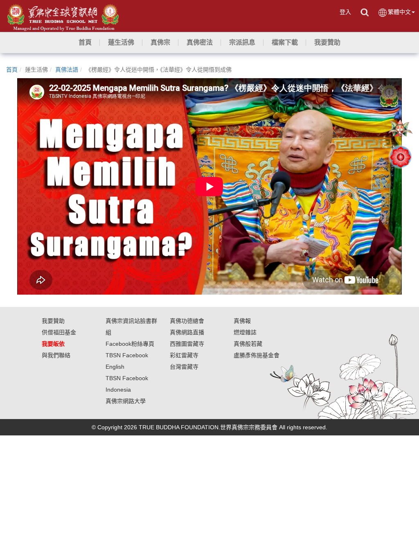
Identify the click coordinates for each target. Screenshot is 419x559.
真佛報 (242, 321)
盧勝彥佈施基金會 (256, 355)
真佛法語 (66, 69)
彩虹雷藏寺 (184, 355)
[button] (121, 42)
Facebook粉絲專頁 (130, 343)
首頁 (12, 69)
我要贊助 (53, 321)
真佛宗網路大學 (126, 401)
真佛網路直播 (187, 332)
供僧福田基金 (59, 332)
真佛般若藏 (248, 343)
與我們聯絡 (56, 355)
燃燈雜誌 (245, 332)
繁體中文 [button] (399, 12)
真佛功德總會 (187, 321)
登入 (345, 12)
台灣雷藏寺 (184, 366)
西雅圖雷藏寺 (187, 343)
